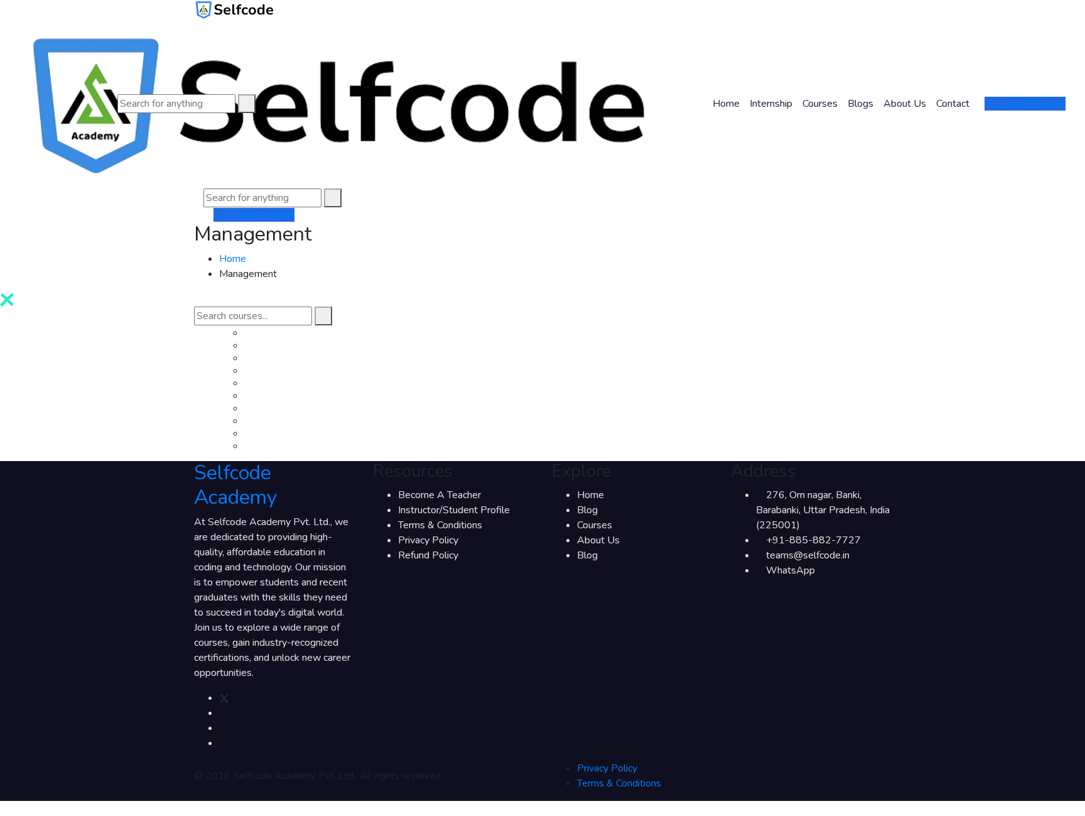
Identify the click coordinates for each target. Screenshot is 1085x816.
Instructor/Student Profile (454, 510)
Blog (587, 510)
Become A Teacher (439, 495)
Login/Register (1032, 104)
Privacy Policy (428, 540)
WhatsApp (790, 570)
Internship (771, 104)
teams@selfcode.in (808, 555)
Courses (820, 104)
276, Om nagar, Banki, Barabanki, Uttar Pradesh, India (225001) (823, 510)
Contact (952, 104)
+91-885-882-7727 (813, 540)
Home (726, 104)
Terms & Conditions (440, 525)
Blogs (860, 104)
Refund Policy (428, 555)
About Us (904, 104)
